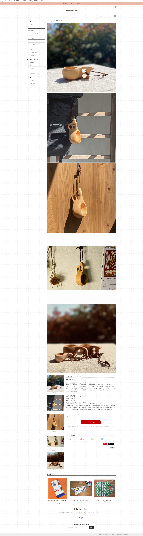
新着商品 (30, 24)
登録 (91, 527)
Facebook (32, 80)
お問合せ (32, 68)
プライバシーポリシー (35, 71)
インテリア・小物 (32, 52)
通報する (112, 447)
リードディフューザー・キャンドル (36, 34)
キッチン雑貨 (31, 44)
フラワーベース (32, 41)
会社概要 (32, 62)
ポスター (30, 27)
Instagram (32, 83)
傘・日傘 (30, 50)
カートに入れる (90, 422)
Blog (31, 65)
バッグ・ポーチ (32, 47)
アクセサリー (31, 55)
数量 (67, 416)
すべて (71, 439)
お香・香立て (31, 38)
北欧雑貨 (30, 30)
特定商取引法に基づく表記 (36, 73)
